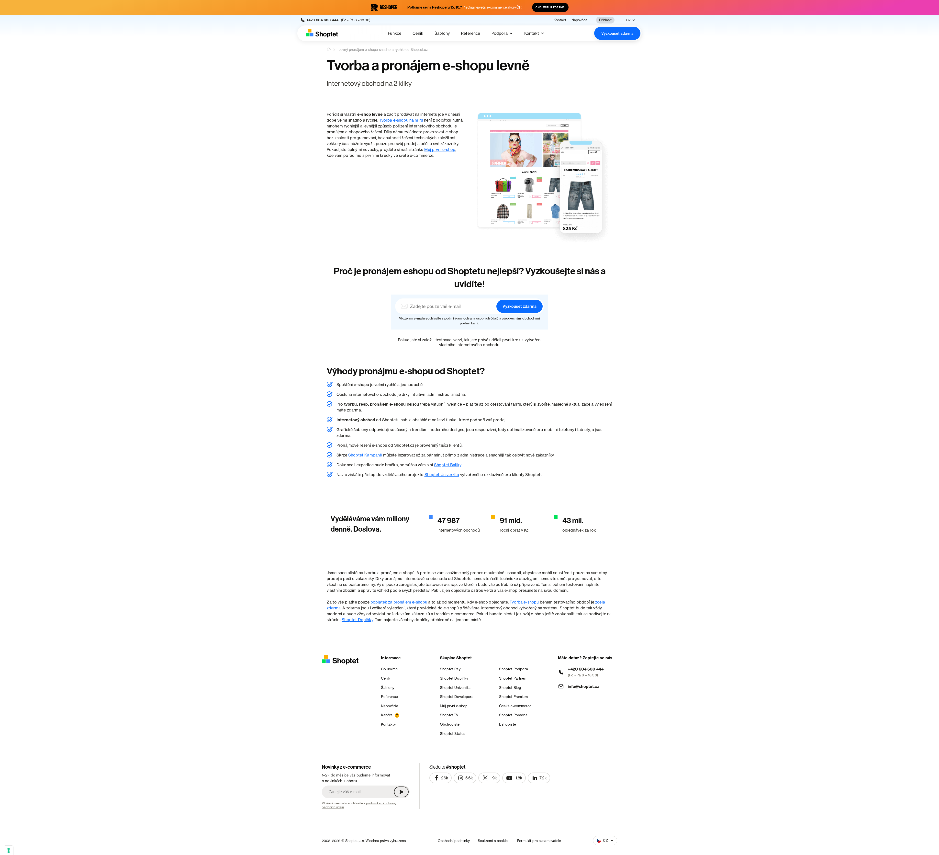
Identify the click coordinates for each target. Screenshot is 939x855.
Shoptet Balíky (447, 464)
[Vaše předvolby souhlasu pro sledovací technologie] (8, 850)
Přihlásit (605, 20)
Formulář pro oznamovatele (539, 841)
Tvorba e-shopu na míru (401, 120)
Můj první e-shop (439, 149)
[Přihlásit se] (401, 792)
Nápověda (579, 20)
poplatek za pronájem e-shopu (398, 602)
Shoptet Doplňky (357, 619)
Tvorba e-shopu (524, 602)
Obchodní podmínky (454, 841)
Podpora (500, 33)
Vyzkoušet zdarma (617, 33)
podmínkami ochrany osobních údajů (471, 318)
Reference (470, 33)
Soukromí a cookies (494, 841)
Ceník (418, 33)
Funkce (394, 33)
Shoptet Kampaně (365, 455)
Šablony (442, 33)
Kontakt (560, 20)
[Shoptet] (322, 33)
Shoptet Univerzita (442, 474)
